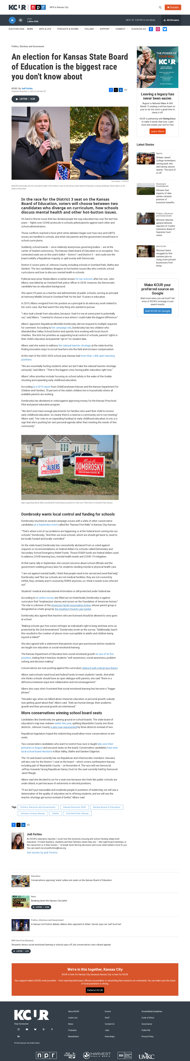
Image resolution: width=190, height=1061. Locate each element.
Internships (110, 1037)
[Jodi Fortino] (18, 841)
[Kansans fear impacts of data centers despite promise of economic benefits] (146, 189)
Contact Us (109, 1024)
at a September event (46, 524)
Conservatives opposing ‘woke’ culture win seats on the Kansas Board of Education (71, 880)
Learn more (157, 131)
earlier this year (63, 723)
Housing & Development (162, 185)
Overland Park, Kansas (77, 813)
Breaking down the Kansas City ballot (49, 900)
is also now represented (63, 727)
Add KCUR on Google (157, 311)
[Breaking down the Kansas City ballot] (21, 902)
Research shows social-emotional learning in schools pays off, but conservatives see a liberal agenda (61, 944)
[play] (12, 20)
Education (35, 876)
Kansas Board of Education (106, 807)
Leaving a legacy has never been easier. (157, 96)
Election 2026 (16, 29)
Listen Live (72, 1018)
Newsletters (73, 1037)
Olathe (55, 813)
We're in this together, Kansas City (95, 969)
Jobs (107, 1030)
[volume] (20, 20)
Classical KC (138, 29)
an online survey (45, 597)
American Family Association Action (71, 605)
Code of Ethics (148, 1018)
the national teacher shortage (75, 345)
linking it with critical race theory (100, 668)
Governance (147, 1024)
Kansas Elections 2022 (74, 807)
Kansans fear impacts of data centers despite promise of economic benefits (165, 196)
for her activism (84, 278)
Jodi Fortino (27, 88)
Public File (146, 1030)
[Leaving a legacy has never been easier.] (157, 67)
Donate (174, 7)
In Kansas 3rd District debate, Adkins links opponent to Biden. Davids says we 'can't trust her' (76, 924)
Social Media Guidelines (152, 1011)
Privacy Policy (148, 1037)
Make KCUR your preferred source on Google (157, 289)
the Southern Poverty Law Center (73, 609)
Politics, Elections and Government (28, 46)
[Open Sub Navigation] (35, 29)
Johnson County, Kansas (33, 813)
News (30, 29)
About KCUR (73, 1011)
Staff (107, 1018)
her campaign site (61, 327)
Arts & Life (45, 29)
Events (108, 1011)
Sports (159, 153)
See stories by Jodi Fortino (42, 852)
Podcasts (72, 1030)
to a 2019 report (41, 386)
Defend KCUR (95, 990)
